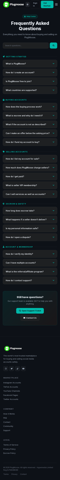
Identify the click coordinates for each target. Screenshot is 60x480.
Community (8, 426)
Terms (6, 474)
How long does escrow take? (20, 210)
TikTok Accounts (10, 387)
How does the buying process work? (24, 107)
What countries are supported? (21, 90)
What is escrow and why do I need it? (24, 115)
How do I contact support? (19, 280)
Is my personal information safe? (22, 228)
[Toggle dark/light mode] (27, 4)
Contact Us (31, 318)
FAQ (5, 418)
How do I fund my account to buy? (22, 142)
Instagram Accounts (12, 383)
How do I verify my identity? (19, 254)
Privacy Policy (9, 449)
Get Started (46, 4)
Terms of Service (10, 445)
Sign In (35, 4)
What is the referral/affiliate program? (25, 271)
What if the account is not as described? (26, 124)
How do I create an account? (20, 72)
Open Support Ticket (31, 311)
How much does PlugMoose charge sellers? (27, 167)
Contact (6, 422)
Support (6, 430)
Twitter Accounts (10, 399)
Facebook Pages (10, 395)
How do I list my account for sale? (22, 159)
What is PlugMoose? (16, 63)
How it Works (9, 414)
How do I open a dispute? (18, 237)
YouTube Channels (11, 391)
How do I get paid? (15, 176)
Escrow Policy (9, 453)
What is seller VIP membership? (21, 185)
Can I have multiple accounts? (21, 263)
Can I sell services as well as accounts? (25, 194)
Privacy (14, 474)
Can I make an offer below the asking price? (28, 133)
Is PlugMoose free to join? (19, 81)
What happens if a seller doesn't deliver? (26, 219)
